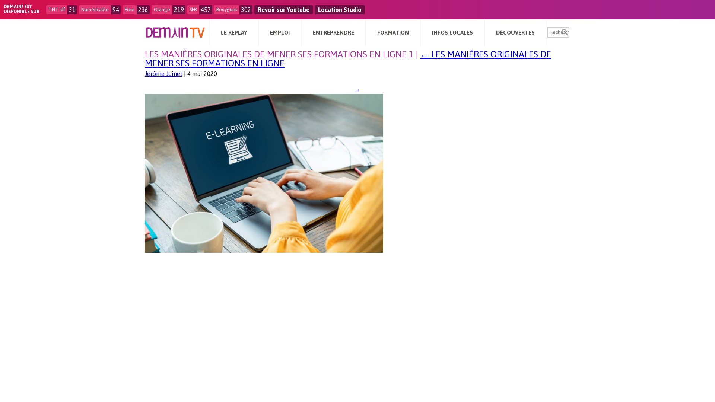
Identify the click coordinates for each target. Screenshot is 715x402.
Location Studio (340, 9)
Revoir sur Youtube (283, 9)
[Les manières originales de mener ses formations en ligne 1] (264, 250)
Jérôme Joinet (163, 73)
